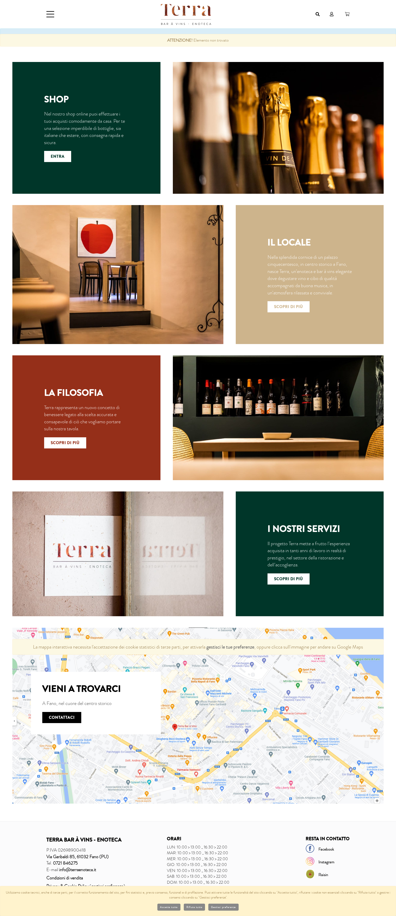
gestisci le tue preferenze (230, 646)
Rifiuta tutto (194, 907)
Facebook (326, 849)
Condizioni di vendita (64, 878)
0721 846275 (65, 863)
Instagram (326, 862)
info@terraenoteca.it (77, 869)
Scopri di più (288, 307)
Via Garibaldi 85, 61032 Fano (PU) (77, 856)
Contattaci (62, 717)
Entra (58, 156)
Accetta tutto (169, 907)
